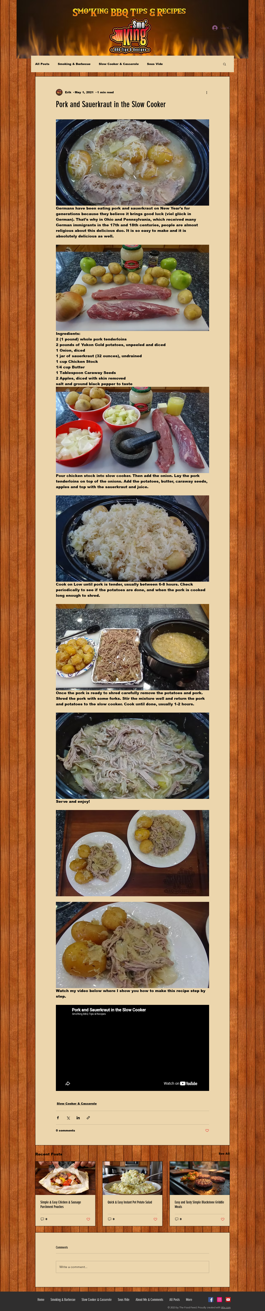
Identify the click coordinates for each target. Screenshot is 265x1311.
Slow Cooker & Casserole (119, 64)
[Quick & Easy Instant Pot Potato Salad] (133, 1178)
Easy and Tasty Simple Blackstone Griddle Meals (199, 1204)
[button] (224, 64)
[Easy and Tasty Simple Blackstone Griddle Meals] (200, 1178)
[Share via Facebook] (58, 1118)
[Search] (229, 28)
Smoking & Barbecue (74, 64)
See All (224, 1153)
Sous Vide (155, 64)
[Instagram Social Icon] (219, 1299)
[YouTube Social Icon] (228, 1299)
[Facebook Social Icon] (210, 1299)
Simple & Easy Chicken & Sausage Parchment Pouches (60, 1204)
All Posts (42, 64)
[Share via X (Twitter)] (68, 1118)
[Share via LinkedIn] (78, 1118)
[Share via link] (88, 1118)
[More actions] (206, 92)
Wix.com (226, 1307)
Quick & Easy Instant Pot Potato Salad (130, 1202)
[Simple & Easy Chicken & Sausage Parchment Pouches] (65, 1178)
